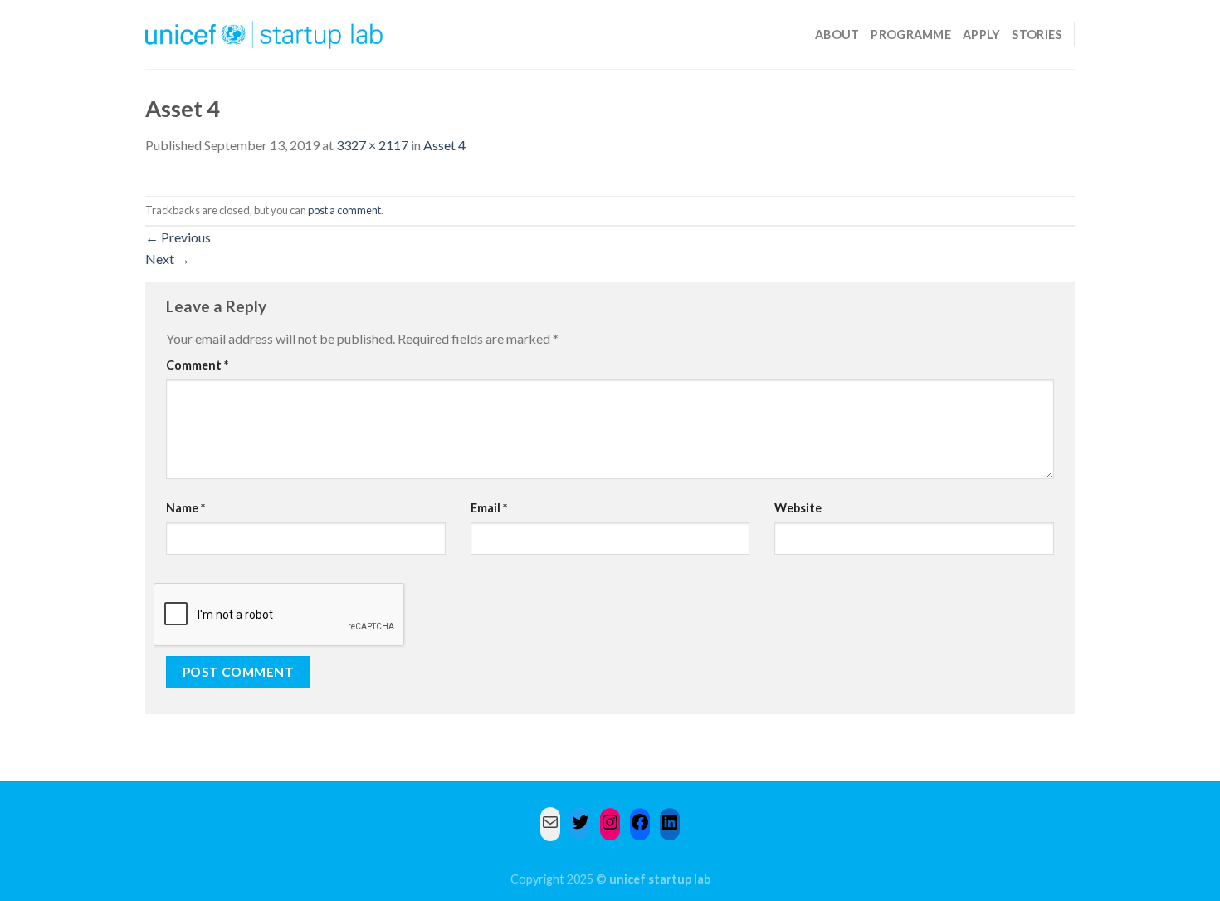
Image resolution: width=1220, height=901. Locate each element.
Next (167, 259)
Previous (178, 237)
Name (185, 508)
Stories (1036, 34)
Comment (197, 365)
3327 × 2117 (372, 145)
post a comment (344, 210)
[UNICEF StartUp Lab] (264, 34)
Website (798, 508)
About (837, 34)
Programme (911, 34)
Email (489, 508)
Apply (981, 34)
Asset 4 (444, 145)
